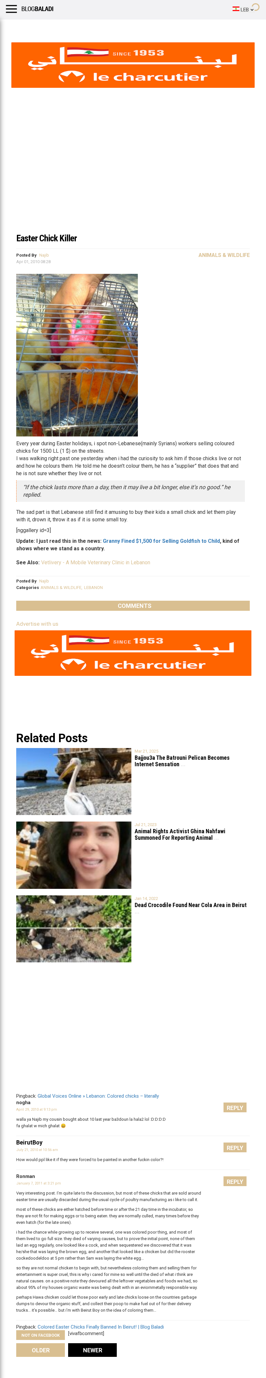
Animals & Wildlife (224, 255)
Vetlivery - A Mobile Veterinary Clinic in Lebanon (95, 562)
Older (41, 1350)
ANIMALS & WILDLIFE (61, 587)
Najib (44, 255)
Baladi (88, 28)
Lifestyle (14, 28)
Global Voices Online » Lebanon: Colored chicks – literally (98, 1096)
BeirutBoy (29, 1142)
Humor (42, 28)
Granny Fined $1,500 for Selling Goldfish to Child (161, 541)
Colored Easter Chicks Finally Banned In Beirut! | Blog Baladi (101, 1327)
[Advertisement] (133, 180)
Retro (65, 28)
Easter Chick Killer (46, 238)
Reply (235, 1107)
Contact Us (171, 28)
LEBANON (93, 587)
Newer (92, 1350)
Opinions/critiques (127, 28)
